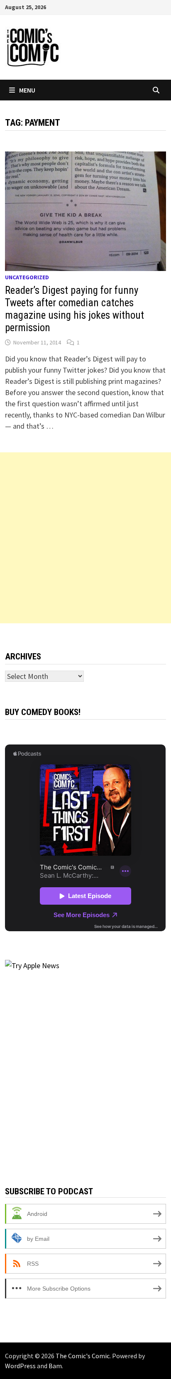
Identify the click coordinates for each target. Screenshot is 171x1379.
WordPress (20, 1366)
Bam (55, 1366)
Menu (27, 90)
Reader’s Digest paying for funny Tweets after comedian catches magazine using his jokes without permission (74, 309)
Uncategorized (27, 277)
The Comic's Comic (83, 1356)
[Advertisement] (85, 537)
